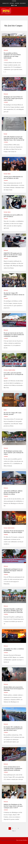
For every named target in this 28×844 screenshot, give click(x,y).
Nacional (5, 133)
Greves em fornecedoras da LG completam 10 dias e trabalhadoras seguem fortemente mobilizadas (13, 768)
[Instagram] (13, 5)
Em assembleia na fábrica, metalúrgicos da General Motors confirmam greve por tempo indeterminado (12, 55)
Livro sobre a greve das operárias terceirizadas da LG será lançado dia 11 (13, 374)
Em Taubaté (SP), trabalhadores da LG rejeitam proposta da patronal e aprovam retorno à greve (13, 728)
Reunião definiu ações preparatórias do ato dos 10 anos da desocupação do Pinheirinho (14, 688)
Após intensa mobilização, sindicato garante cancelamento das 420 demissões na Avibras (13, 492)
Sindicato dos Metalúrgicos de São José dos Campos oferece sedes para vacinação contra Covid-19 (13, 806)
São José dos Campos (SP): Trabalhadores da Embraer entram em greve (14, 294)
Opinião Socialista (11, 370)
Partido (5, 409)
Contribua (17, 3)
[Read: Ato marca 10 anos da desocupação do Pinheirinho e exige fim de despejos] (14, 518)
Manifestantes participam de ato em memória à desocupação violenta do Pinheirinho (13, 570)
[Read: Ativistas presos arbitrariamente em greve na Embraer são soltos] (14, 163)
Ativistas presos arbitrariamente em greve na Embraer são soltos (13, 177)
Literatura (6, 370)
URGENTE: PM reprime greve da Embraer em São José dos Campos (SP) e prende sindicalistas (13, 254)
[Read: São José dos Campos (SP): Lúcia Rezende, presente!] (14, 400)
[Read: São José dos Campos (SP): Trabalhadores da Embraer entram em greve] (14, 280)
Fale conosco (23, 3)
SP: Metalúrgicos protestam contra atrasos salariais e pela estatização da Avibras (13, 452)
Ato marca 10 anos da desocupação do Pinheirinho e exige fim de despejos (14, 531)
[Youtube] (16, 5)
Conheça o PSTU (5, 3)
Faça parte (12, 3)
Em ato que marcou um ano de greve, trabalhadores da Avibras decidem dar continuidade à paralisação (14, 334)
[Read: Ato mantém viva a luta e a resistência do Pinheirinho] (14, 636)
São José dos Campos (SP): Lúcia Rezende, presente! (12, 413)
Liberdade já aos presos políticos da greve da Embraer (13, 215)
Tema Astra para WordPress (21, 840)
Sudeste (9, 173)
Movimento (6, 50)
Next (14, 830)
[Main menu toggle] (25, 11)
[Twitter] (14, 5)
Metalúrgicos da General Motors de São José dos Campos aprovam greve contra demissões (13, 98)
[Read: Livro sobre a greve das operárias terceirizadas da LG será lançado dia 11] (14, 360)
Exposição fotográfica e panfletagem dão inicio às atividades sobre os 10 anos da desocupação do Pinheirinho (13, 610)
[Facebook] (11, 5)
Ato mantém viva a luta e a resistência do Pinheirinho (14, 649)
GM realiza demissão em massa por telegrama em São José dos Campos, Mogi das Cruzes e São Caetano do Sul (14, 138)
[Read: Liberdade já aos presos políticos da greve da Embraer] (14, 202)
